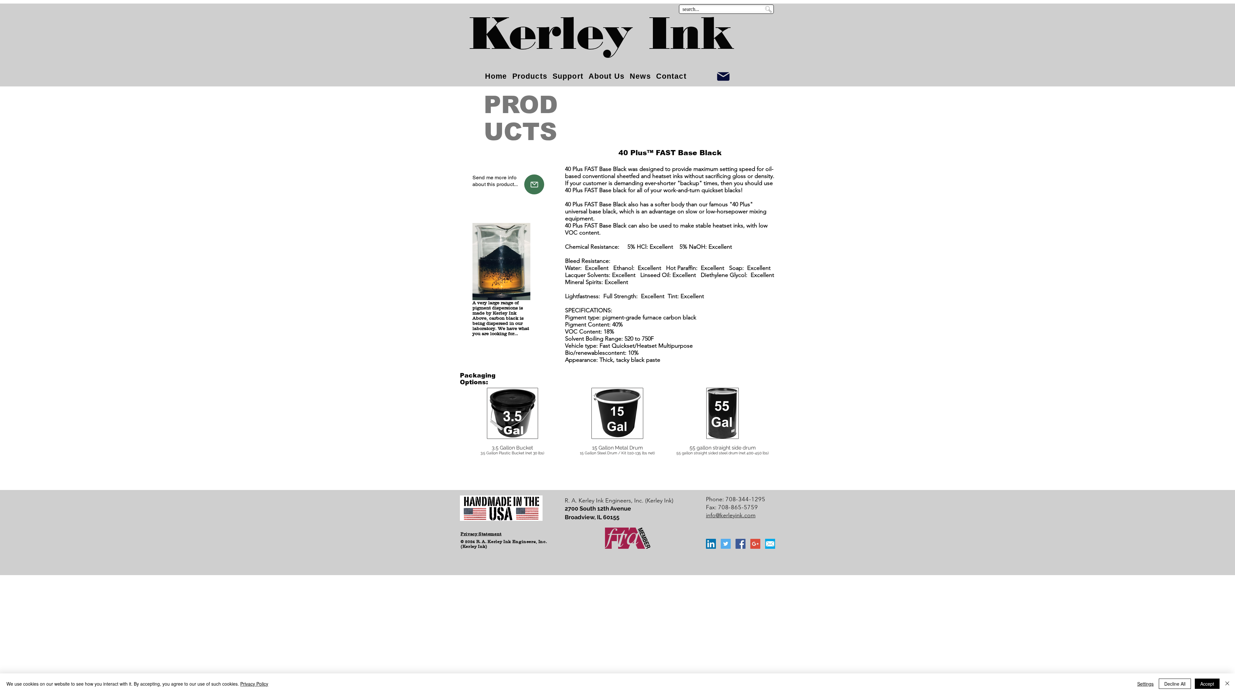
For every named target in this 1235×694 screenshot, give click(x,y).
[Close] (1227, 684)
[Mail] (534, 184)
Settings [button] (1145, 684)
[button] (512, 434)
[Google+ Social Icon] (755, 544)
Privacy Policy (254, 684)
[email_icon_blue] (770, 544)
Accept (1207, 684)
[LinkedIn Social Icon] (711, 544)
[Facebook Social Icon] (741, 544)
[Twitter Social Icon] (726, 544)
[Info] (723, 76)
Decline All (1174, 684)
